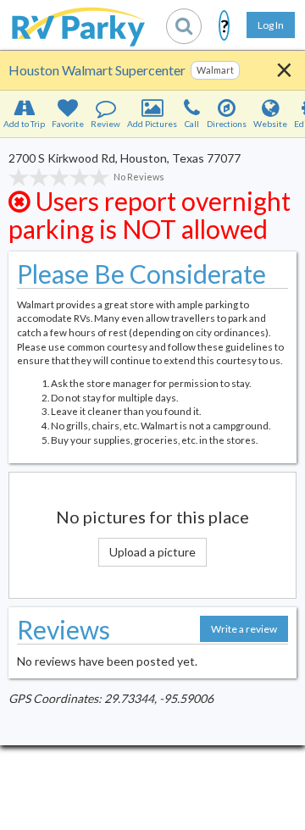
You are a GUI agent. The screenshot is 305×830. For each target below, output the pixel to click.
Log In (271, 25)
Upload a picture (152, 552)
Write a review (244, 628)
